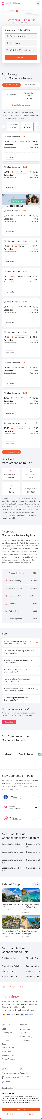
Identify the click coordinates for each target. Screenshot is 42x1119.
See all (35, 884)
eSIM (4, 1029)
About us (5, 1036)
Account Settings (26, 1036)
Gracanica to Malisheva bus (12, 869)
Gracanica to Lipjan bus (12, 852)
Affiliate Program (8, 1059)
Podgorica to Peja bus (11, 966)
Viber (8, 1082)
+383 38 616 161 (12, 1077)
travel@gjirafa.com (13, 1073)
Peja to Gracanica (30, 85)
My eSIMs (23, 1033)
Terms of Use (25, 1073)
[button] (21, 642)
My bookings (25, 1029)
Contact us (9, 722)
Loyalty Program (8, 1048)
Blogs (4, 1044)
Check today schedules (21, 105)
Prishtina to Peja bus (11, 958)
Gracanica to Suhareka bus (12, 861)
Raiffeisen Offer (8, 1055)
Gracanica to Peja (11, 85)
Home (4, 987)
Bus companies (7, 1033)
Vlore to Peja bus (9, 971)
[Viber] (3, 1081)
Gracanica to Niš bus (11, 844)
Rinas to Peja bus (9, 976)
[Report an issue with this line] (36, 136)
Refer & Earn (6, 1051)
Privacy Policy (25, 1077)
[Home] (11, 3)
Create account (26, 1040)
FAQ (3, 1063)
